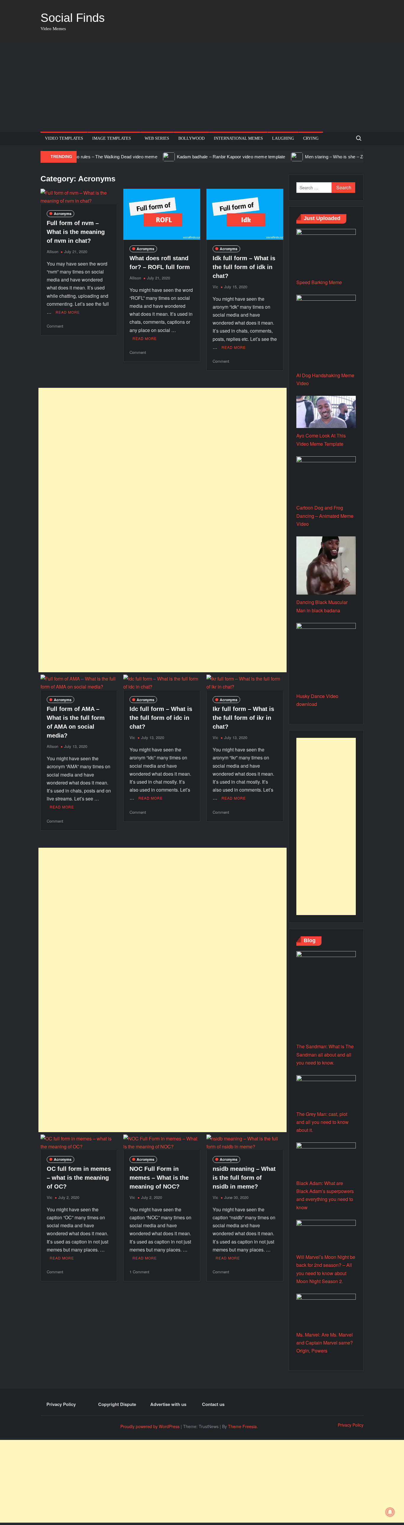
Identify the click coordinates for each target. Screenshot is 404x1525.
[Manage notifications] (390, 1512)
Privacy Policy (61, 1404)
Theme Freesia (242, 1426)
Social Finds (73, 17)
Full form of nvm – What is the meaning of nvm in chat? (76, 232)
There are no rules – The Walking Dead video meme (83, 156)
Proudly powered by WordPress (150, 1426)
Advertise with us (168, 1404)
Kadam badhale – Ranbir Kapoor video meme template (208, 156)
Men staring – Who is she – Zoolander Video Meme (333, 156)
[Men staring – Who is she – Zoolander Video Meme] (275, 156)
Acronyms (63, 213)
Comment (55, 326)
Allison (52, 251)
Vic (215, 286)
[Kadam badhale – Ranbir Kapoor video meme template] (146, 156)
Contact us (213, 1404)
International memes (238, 138)
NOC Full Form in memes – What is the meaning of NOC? (159, 1178)
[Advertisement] (202, 87)
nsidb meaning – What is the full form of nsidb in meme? (244, 1178)
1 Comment (139, 1272)
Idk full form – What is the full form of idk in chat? (244, 267)
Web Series (157, 138)
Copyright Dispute (117, 1404)
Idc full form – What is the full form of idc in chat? (161, 718)
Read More (68, 312)
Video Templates (64, 138)
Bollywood (191, 138)
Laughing (283, 138)
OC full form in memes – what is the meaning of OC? (79, 1178)
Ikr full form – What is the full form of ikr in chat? (243, 718)
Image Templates (111, 138)
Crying (311, 138)
